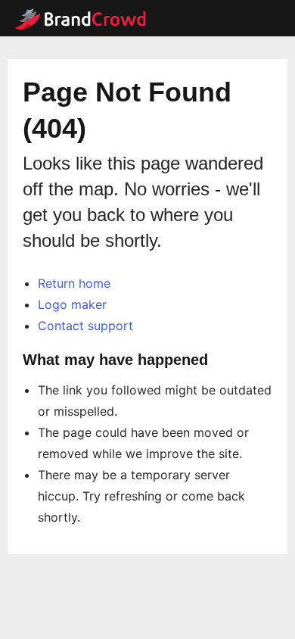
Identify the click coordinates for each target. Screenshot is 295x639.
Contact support (85, 325)
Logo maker (72, 304)
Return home (74, 283)
